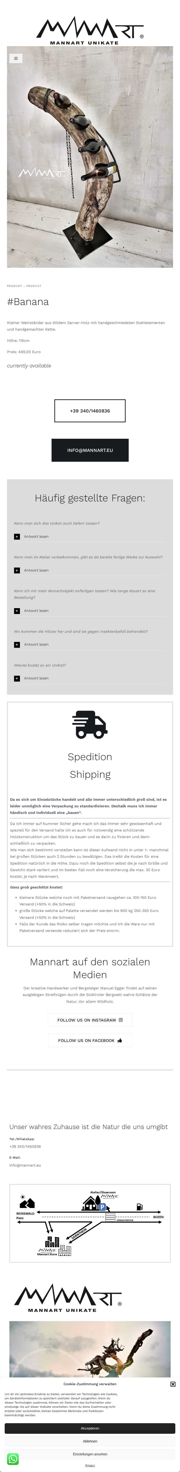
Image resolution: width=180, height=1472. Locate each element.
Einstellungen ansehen (90, 1454)
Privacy (90, 1465)
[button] (173, 1384)
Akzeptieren (90, 1428)
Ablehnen (90, 1441)
